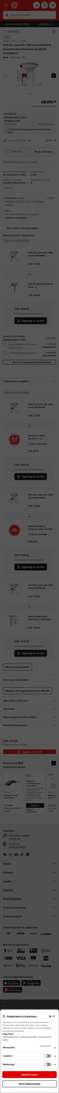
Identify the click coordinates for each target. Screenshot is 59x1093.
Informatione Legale (28, 1036)
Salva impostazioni (29, 1083)
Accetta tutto (30, 1074)
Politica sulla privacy (10, 1036)
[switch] (47, 1056)
